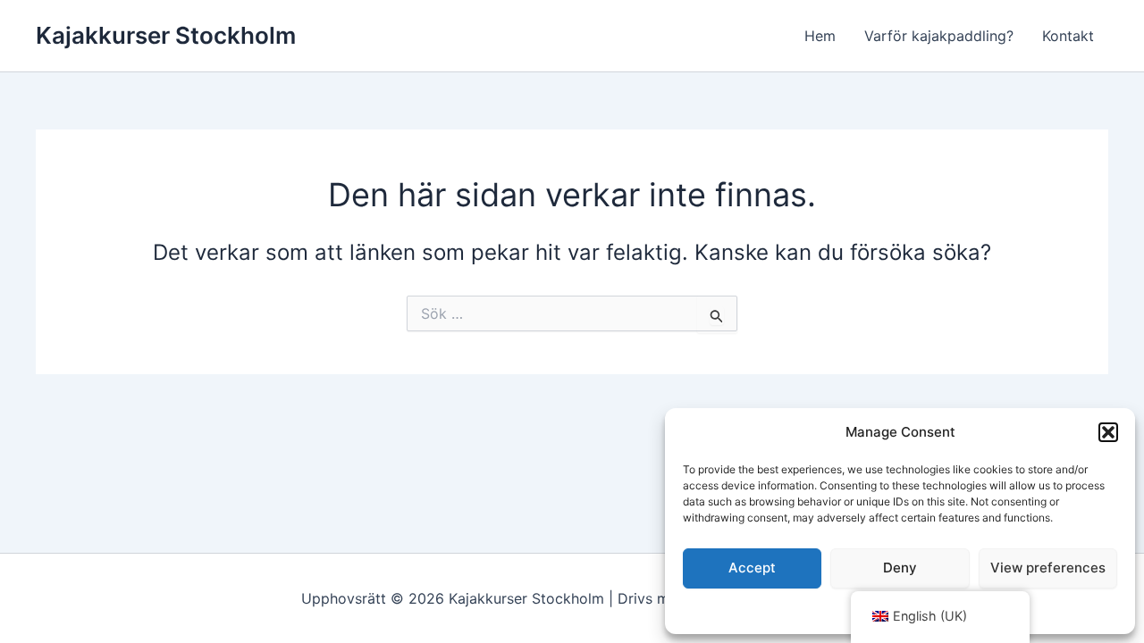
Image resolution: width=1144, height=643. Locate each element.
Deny (900, 567)
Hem (820, 36)
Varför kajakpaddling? (939, 36)
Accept (752, 567)
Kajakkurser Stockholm (166, 35)
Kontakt (1068, 36)
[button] (1108, 432)
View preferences (1048, 567)
